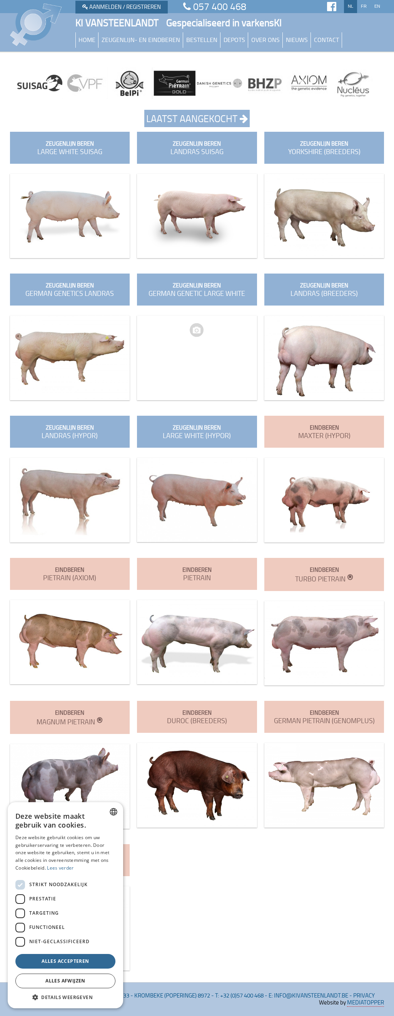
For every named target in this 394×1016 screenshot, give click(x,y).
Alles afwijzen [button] (65, 980)
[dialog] (65, 905)
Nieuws (297, 39)
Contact (326, 39)
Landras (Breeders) (324, 289)
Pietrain (197, 574)
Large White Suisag (69, 147)
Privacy (364, 995)
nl (350, 6)
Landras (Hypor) (70, 431)
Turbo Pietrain (324, 574)
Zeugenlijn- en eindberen (141, 39)
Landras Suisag (197, 147)
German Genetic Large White (197, 289)
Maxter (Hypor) (324, 431)
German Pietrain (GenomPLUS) (324, 717)
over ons (265, 39)
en (377, 6)
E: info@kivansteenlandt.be (308, 995)
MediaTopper (365, 1002)
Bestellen (201, 39)
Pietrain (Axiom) (69, 574)
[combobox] (113, 812)
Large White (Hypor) (197, 431)
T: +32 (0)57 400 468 (239, 995)
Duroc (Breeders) (197, 717)
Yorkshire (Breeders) (324, 147)
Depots (234, 39)
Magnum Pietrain (70, 717)
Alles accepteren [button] (65, 961)
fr (364, 6)
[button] (65, 997)
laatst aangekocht (193, 118)
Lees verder (60, 868)
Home (86, 39)
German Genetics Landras (69, 289)
